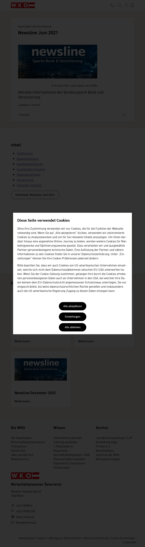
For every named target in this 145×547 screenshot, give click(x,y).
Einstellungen (72, 317)
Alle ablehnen (72, 327)
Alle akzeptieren (72, 306)
